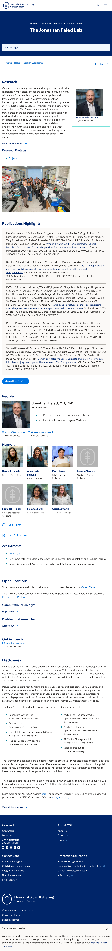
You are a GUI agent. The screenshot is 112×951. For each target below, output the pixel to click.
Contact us (8, 830)
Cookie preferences (12, 915)
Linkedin (18, 847)
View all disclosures (12, 807)
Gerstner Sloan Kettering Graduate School (80, 866)
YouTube (15, 847)
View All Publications (15, 381)
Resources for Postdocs (14, 597)
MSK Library (64, 875)
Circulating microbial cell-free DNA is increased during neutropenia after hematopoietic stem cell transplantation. (55, 269)
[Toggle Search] (98, 5)
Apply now (8, 611)
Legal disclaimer (10, 919)
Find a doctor (9, 879)
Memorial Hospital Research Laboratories (24, 63)
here (44, 793)
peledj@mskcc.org (15, 432)
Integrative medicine (13, 870)
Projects (13, 158)
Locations (7, 835)
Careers (62, 835)
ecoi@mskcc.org (60, 797)
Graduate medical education (73, 870)
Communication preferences (17, 910)
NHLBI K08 (14, 553)
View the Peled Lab (12, 143)
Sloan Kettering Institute (70, 861)
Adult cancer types (12, 861)
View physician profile (42, 432)
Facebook (7, 847)
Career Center (88, 587)
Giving (61, 840)
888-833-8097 (10, 843)
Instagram (3, 847)
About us (62, 830)
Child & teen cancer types (16, 866)
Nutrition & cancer (12, 875)
